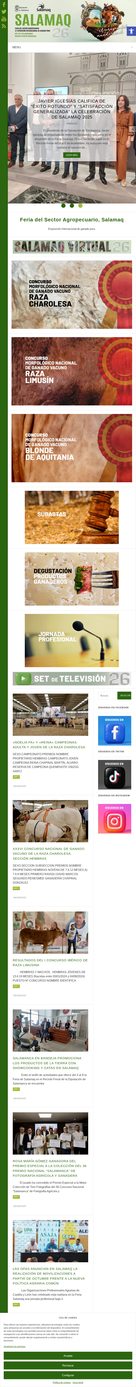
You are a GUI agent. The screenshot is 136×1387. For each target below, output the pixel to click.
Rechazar (68, 1365)
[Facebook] (3, 4)
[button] (131, 31)
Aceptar (68, 1355)
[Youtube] (3, 18)
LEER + (16, 777)
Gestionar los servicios (15, 1346)
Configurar (68, 1375)
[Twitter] (3, 11)
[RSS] (3, 25)
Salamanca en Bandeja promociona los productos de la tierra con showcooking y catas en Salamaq (47, 1063)
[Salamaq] (72, 21)
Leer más (72, 160)
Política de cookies (62, 1382)
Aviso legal (78, 1382)
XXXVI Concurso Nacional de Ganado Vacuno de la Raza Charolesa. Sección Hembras (48, 853)
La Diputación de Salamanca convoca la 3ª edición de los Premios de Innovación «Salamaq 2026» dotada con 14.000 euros (72, 107)
